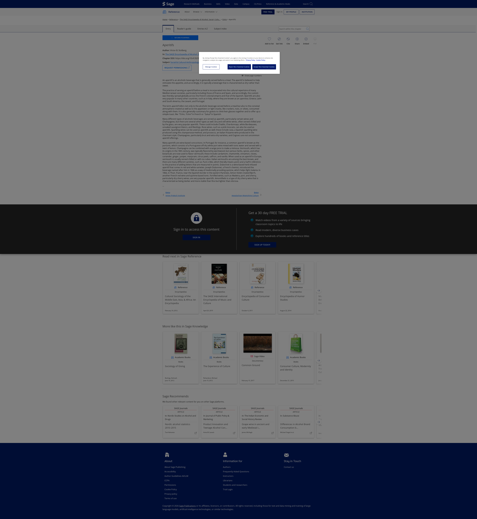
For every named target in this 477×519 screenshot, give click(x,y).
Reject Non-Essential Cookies (239, 67)
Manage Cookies (211, 67)
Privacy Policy (251, 60)
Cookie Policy (260, 60)
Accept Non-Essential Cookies (264, 67)
